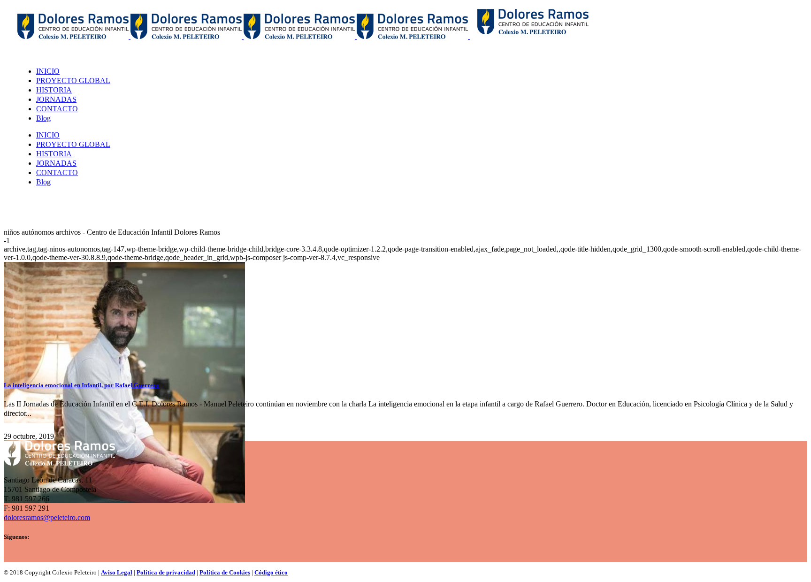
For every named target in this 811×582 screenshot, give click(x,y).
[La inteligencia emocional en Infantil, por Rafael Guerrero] (124, 501)
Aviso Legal (116, 572)
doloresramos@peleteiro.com (47, 517)
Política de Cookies (224, 572)
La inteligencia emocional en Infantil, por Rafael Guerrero (81, 385)
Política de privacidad (166, 572)
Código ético (271, 572)
